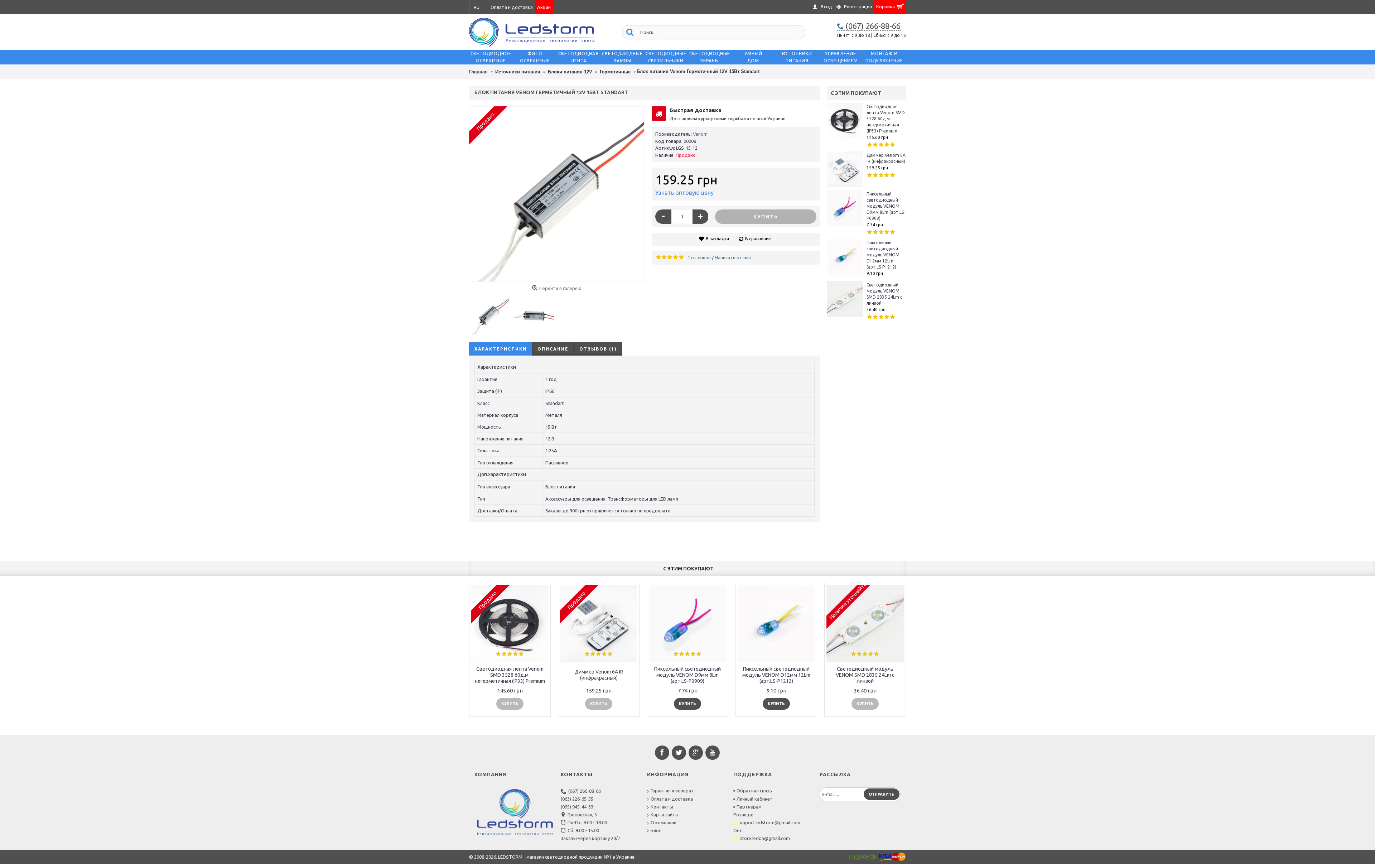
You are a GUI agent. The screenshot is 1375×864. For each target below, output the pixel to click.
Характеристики (500, 349)
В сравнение (758, 238)
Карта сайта (664, 814)
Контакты (662, 806)
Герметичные (615, 71)
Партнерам (749, 806)
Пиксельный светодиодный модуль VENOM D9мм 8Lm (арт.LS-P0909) (886, 206)
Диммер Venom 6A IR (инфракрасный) (886, 158)
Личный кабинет (755, 798)
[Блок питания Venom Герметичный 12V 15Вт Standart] (557, 194)
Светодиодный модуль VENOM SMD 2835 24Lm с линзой (884, 294)
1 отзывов (699, 257)
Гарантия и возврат (672, 790)
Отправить (881, 794)
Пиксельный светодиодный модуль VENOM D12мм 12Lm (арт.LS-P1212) (883, 254)
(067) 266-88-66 (584, 790)
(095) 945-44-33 (577, 806)
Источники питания (517, 71)
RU (476, 7)
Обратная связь (754, 790)
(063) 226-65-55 (577, 798)
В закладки (717, 238)
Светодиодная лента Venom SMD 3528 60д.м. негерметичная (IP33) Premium (886, 118)
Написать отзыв (733, 257)
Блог (656, 830)
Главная (478, 71)
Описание (553, 349)
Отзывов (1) (598, 349)
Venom (700, 133)
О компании (663, 822)
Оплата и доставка (672, 798)
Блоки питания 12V (570, 71)
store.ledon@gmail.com (765, 838)
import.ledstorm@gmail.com (770, 822)
